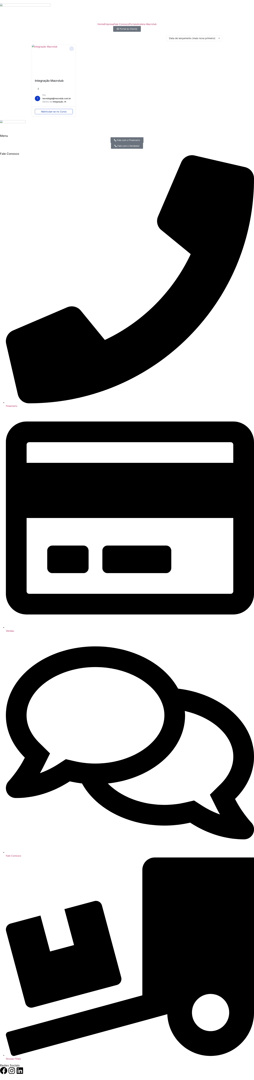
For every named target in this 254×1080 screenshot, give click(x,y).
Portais (133, 24)
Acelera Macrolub (147, 24)
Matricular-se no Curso (54, 111)
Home (100, 24)
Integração (58, 101)
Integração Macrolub (49, 80)
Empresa (109, 24)
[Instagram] (11, 1071)
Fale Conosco (121, 24)
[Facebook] (3, 1071)
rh (65, 101)
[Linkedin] (20, 1071)
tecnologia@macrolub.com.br (56, 98)
